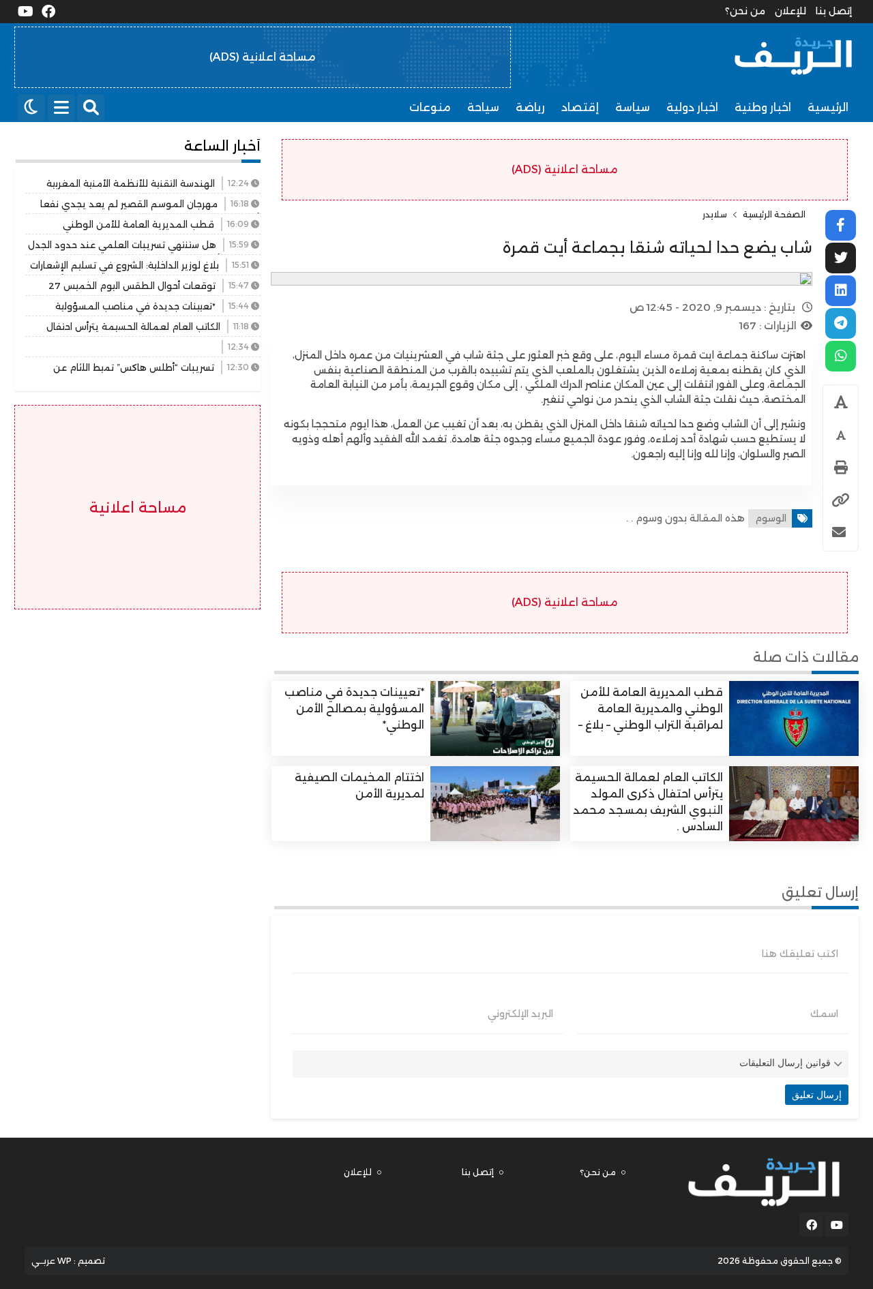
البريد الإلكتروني (520, 1013)
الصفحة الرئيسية (774, 215)
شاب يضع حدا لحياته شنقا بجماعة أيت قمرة (657, 248)
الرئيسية (828, 107)
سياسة (632, 107)
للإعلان (790, 11)
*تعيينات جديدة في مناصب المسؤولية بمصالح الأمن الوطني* (354, 708)
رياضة (530, 107)
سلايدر (714, 215)
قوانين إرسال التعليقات (785, 1062)
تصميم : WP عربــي (68, 1261)
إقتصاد (580, 107)
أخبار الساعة (222, 146)
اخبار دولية (692, 107)
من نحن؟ (745, 11)
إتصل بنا (834, 11)
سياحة (483, 107)
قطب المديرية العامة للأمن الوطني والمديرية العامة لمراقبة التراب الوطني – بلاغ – (650, 708)
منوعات (430, 107)
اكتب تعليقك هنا (800, 953)
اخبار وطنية (763, 107)
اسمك (824, 1013)
